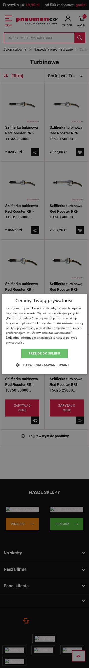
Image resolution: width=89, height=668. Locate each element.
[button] (45, 365)
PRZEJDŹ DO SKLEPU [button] (44, 353)
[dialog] (44, 334)
